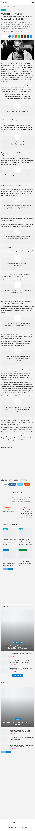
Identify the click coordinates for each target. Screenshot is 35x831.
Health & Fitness (17, 642)
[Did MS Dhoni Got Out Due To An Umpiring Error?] (5, 655)
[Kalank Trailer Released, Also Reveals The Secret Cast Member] (5, 739)
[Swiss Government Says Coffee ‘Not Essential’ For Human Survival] (25, 553)
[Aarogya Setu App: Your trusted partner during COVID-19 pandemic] (17, 630)
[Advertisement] (17, 463)
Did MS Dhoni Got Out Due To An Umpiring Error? (17, 724)
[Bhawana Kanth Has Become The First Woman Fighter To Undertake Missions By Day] (5, 663)
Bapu (6, 480)
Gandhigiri (16, 480)
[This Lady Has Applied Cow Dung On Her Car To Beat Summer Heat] (5, 670)
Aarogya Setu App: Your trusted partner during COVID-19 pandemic (17, 647)
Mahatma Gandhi (23, 480)
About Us (12, 822)
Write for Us (20, 822)
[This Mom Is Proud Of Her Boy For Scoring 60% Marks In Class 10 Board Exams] (9, 553)
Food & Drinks (22, 550)
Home (7, 822)
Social (3, 10)
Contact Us (28, 822)
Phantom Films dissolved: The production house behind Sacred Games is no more (26, 513)
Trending (6, 550)
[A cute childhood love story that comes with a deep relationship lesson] (9, 533)
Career (10, 480)
